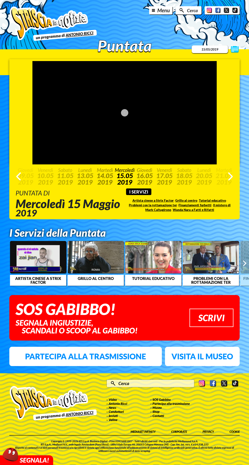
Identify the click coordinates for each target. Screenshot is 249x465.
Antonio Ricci (118, 404)
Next (230, 176)
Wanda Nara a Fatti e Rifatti (193, 210)
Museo (157, 408)
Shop (156, 412)
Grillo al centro (186, 200)
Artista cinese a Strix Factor (153, 200)
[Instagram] (209, 10)
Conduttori (116, 412)
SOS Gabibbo (162, 399)
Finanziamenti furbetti (195, 205)
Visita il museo (202, 356)
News (112, 408)
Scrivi (211, 318)
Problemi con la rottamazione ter (153, 205)
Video (113, 399)
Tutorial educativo (212, 200)
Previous (18, 176)
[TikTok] (235, 10)
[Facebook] (217, 10)
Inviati (113, 416)
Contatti (158, 416)
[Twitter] (226, 10)
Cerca (192, 10)
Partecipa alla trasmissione (85, 356)
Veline (113, 420)
